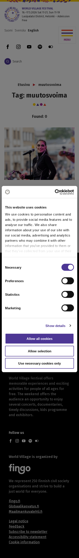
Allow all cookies (39, 339)
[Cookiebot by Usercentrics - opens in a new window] (56, 192)
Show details (55, 325)
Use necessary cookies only (39, 363)
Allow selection (39, 351)
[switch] (67, 280)
